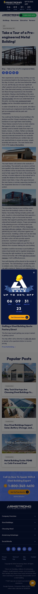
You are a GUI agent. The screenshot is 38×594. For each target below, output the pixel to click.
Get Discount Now (17, 317)
